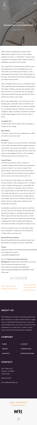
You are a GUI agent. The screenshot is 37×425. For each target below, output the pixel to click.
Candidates (26, 349)
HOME (4, 344)
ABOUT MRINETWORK (18, 402)
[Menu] (35, 3)
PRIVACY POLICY (18, 405)
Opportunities (27, 353)
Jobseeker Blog (18, 22)
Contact (6, 353)
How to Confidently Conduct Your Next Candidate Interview (29, 287)
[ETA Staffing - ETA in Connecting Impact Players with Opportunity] (12, 5)
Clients (24, 344)
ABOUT (5, 349)
